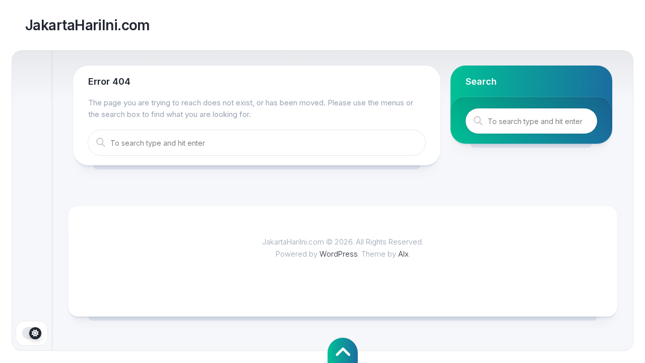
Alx (403, 254)
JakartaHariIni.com (87, 25)
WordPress (338, 254)
